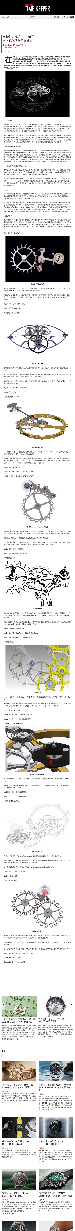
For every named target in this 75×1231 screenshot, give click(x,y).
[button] (3, 1006)
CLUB (68, 18)
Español (11, 45)
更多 (3, 1050)
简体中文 (23, 45)
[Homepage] (3, 17)
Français (17, 45)
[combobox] (12, 1056)
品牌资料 (32, 17)
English (5, 45)
